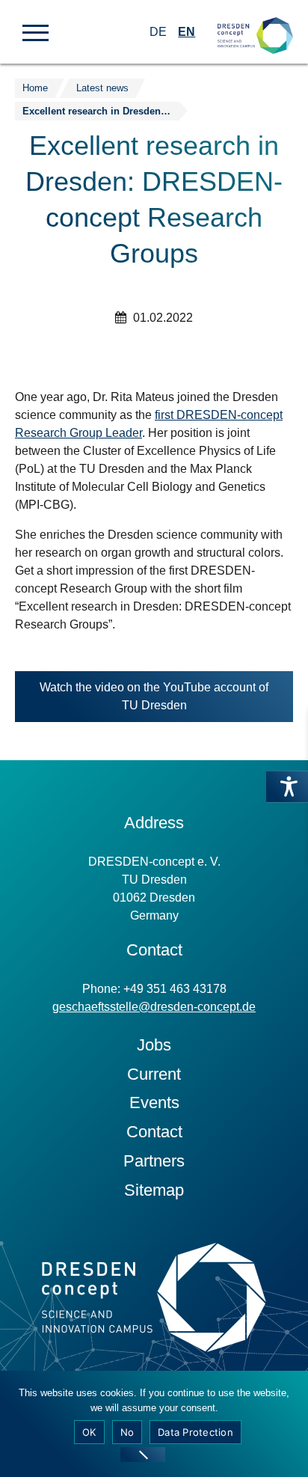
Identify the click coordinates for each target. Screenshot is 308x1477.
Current (154, 1074)
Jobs (154, 1045)
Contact (154, 1131)
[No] (142, 1454)
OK (89, 1432)
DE (158, 31)
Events (154, 1102)
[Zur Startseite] (255, 23)
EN (186, 31)
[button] (35, 31)
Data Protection (195, 1432)
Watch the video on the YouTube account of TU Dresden (154, 701)
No (127, 1432)
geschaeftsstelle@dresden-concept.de (154, 1006)
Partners (154, 1161)
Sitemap (154, 1190)
